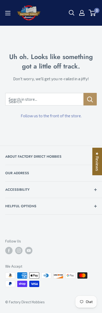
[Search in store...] (90, 99)
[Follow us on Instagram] (18, 250)
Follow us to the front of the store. (51, 115)
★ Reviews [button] (97, 161)
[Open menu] (7, 13)
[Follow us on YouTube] (28, 250)
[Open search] (72, 13)
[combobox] (44, 99)
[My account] (81, 13)
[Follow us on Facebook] (9, 250)
